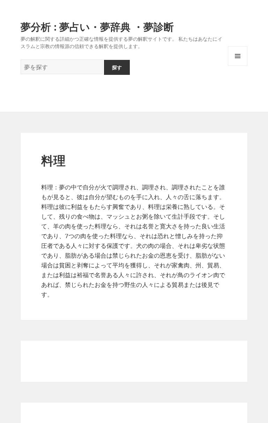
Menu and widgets (237, 65)
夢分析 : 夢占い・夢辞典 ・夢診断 (97, 26)
